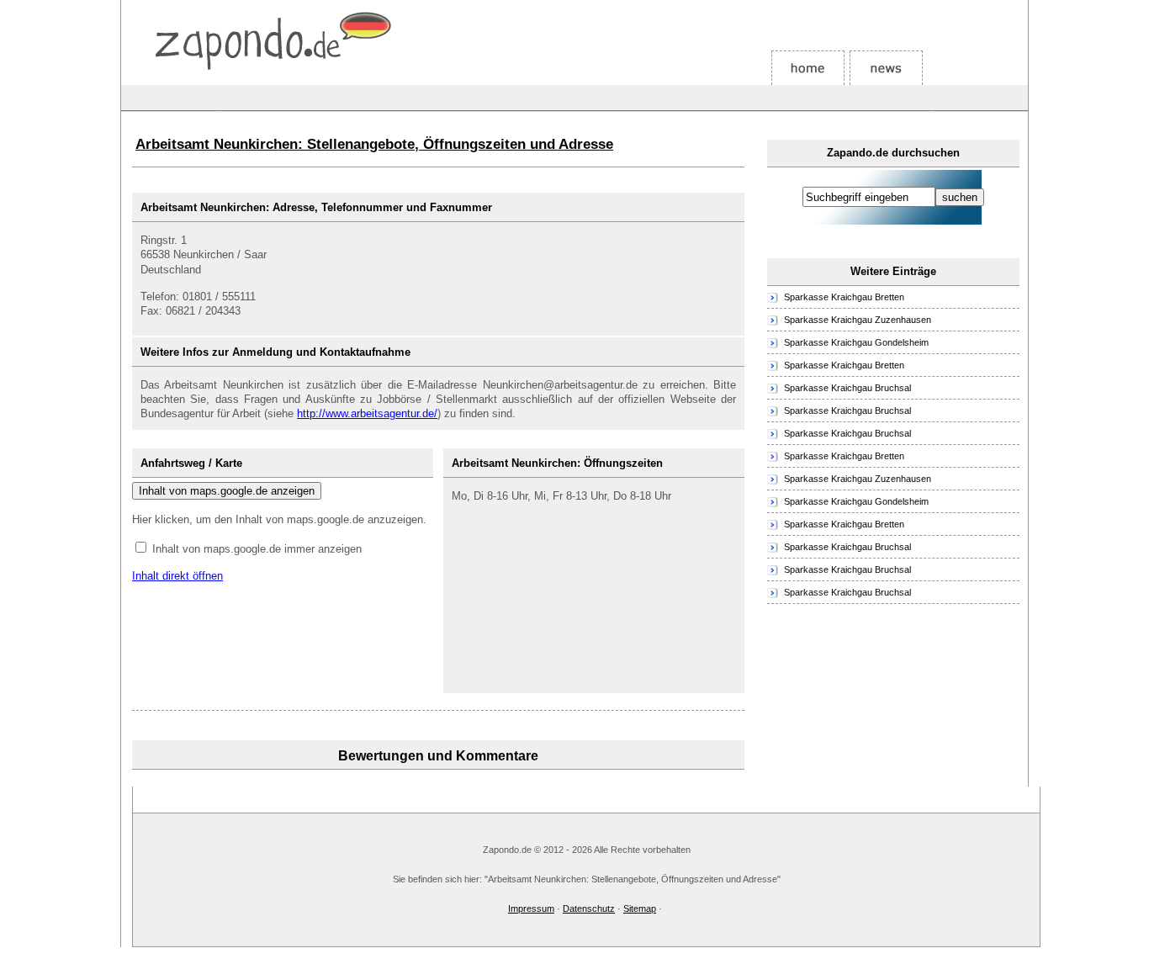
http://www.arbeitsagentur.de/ (367, 413)
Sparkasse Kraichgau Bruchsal (847, 388)
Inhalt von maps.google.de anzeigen (227, 491)
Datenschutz (589, 908)
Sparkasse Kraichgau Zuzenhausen (857, 320)
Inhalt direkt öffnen (177, 575)
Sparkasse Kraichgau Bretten (844, 297)
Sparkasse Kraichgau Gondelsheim (856, 342)
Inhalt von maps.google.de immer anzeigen (257, 549)
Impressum (531, 908)
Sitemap (639, 908)
